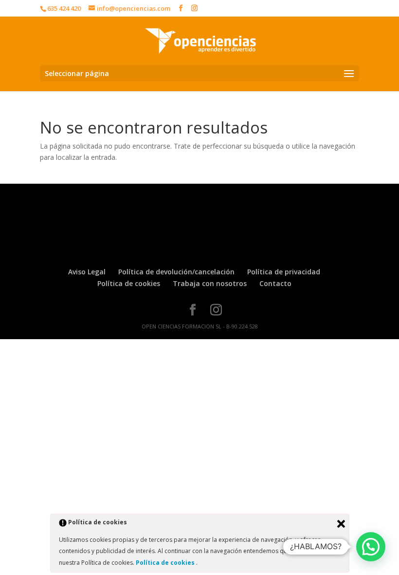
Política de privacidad (283, 271)
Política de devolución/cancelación (176, 271)
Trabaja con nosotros (210, 283)
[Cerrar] (341, 524)
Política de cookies (128, 283)
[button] (370, 546)
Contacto (275, 283)
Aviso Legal (87, 271)
